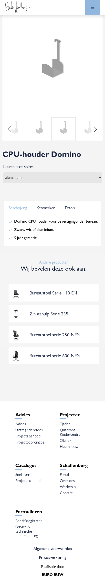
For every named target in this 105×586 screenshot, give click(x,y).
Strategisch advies (29, 431)
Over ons (67, 481)
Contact (66, 493)
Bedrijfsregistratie (28, 521)
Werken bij (68, 487)
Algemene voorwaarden (52, 549)
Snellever (22, 475)
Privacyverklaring (52, 558)
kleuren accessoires (18, 167)
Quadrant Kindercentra (70, 433)
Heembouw (69, 447)
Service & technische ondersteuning (26, 532)
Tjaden (65, 424)
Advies (20, 424)
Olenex (66, 441)
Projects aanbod (28, 437)
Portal (64, 475)
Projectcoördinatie (29, 443)
